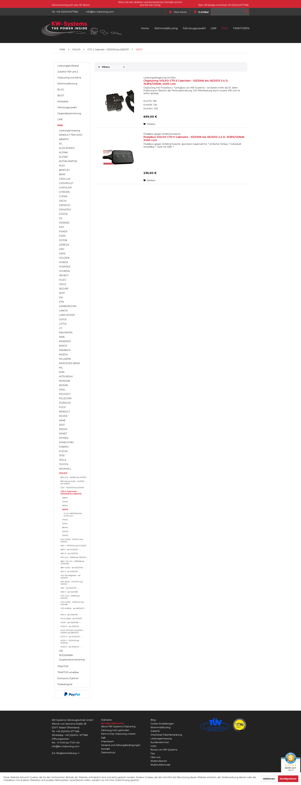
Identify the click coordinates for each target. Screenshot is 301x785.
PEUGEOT (64, 394)
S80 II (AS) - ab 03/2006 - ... (73, 567)
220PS (65, 531)
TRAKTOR (62, 666)
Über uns (155, 757)
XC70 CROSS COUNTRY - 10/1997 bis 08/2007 (72, 631)
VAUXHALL (65, 468)
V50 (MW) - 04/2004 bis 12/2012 (72, 582)
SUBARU (64, 446)
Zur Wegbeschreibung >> (66, 753)
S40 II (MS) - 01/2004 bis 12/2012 (72, 540)
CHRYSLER (65, 187)
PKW (60, 125)
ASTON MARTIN (68, 161)
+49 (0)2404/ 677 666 (67, 731)
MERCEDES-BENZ (69, 363)
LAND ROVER (67, 315)
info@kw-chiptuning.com (65, 746)
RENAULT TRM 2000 (70, 135)
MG (61, 367)
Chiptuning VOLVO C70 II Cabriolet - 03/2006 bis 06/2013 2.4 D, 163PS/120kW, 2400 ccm (185, 80)
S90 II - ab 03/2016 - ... (71, 571)
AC (60, 143)
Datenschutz (108, 752)
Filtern (105, 67)
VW (61, 650)
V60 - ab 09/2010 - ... (70, 588)
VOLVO (63, 473)
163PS (65, 509)
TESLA (62, 460)
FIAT (61, 227)
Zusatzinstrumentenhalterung (73, 659)
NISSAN (63, 385)
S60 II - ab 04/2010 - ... (71, 549)
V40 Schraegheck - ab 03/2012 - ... (70, 576)
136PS (64, 498)
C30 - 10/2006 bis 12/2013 (72, 487)
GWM (62, 253)
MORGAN (64, 380)
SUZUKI (63, 451)
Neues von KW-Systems (163, 749)
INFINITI (64, 275)
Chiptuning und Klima (69, 77)
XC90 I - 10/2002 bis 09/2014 (70, 641)
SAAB (62, 420)
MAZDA (63, 354)
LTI (60, 328)
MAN (62, 337)
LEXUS (62, 319)
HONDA (63, 262)
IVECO (62, 284)
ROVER (63, 416)
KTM (61, 301)
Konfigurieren (288, 778)
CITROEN (64, 192)
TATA (62, 455)
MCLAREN (65, 359)
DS (60, 218)
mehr (153, 746)
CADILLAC (65, 178)
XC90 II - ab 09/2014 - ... (71, 647)
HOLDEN (64, 257)
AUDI (62, 165)
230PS (65, 535)
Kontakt (105, 749)
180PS (65, 527)
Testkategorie (64, 684)
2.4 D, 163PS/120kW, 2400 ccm (73, 514)
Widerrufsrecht (158, 761)
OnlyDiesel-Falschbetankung (166, 734)
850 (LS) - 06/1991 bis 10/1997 (73, 477)
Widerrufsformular (160, 764)
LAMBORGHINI (68, 306)
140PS (65, 501)
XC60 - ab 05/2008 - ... (71, 622)
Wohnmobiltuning (67, 83)
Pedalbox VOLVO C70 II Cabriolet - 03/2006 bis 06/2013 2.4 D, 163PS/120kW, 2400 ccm (194, 137)
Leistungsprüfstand (68, 65)
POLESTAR (65, 398)
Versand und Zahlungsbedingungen (120, 745)
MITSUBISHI (66, 376)
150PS (65, 505)
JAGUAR (63, 288)
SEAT (62, 424)
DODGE (63, 214)
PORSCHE (65, 402)
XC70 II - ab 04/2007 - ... (72, 636)
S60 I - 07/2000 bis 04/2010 (73, 545)
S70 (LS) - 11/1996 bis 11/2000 (73, 557)
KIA (61, 297)
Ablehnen (269, 778)
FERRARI (64, 222)
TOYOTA (63, 464)
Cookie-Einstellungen (162, 723)
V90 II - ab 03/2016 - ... (71, 614)
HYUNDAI (64, 271)
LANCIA (63, 310)
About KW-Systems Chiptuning (118, 726)
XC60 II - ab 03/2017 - (70, 626)
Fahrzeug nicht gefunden (115, 730)
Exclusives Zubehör (68, 678)
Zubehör (155, 731)
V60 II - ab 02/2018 (69, 592)
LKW (60, 119)
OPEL (62, 389)
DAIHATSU (65, 209)
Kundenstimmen (159, 742)
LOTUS (63, 323)
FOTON (63, 240)
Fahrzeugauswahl (67, 107)
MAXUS (63, 345)
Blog (153, 719)
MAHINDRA (65, 332)
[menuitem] (176, 12)
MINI (62, 372)
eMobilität (62, 101)
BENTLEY (64, 170)
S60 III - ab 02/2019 (69, 553)
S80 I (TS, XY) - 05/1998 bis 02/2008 (72, 562)
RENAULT (64, 411)
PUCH (62, 407)
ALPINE (63, 156)
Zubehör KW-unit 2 (67, 71)
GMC (61, 249)
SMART (63, 433)
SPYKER (63, 438)
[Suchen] (246, 11)
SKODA (63, 429)
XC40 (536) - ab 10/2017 (71, 618)
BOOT (60, 95)
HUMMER (64, 266)
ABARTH (64, 139)
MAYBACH (65, 350)
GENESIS (64, 244)
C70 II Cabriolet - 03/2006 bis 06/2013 (71, 492)
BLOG (60, 89)
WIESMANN (66, 655)
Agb (103, 737)
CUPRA (63, 196)
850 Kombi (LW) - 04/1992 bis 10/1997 (72, 482)
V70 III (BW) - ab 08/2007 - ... (73, 609)
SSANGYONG (66, 442)
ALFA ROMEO (67, 148)
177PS (64, 523)
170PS (65, 519)
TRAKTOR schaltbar (68, 672)
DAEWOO (64, 205)
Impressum (107, 741)
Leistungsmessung (69, 130)
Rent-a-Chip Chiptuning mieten (118, 733)
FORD (62, 236)
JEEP (62, 293)
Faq (152, 753)
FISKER (63, 231)
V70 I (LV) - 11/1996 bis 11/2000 (70, 597)
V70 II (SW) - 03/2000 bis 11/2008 (72, 603)
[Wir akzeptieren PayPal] (72, 694)
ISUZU (62, 279)
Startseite (106, 719)
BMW (62, 174)
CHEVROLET (66, 183)
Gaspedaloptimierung (69, 113)
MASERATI (65, 341)
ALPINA (63, 152)
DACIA (62, 200)
